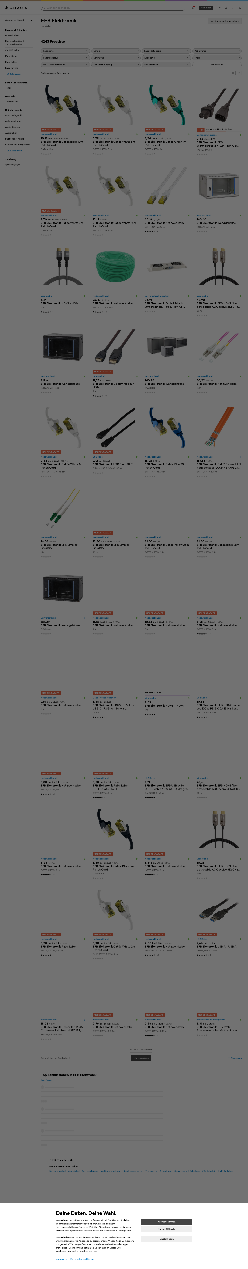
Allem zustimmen (167, 1221)
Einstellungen (167, 1239)
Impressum (61, 1259)
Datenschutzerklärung (82, 1259)
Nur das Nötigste (167, 1229)
